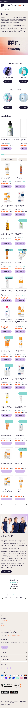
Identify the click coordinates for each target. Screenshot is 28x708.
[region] (14, 598)
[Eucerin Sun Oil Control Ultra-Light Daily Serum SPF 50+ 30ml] (7, 454)
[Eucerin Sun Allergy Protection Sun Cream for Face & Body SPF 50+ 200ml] (7, 169)
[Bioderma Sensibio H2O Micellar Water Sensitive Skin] (7, 311)
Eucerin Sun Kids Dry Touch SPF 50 (19, 490)
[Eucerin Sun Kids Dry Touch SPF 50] (21, 481)
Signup (4, 647)
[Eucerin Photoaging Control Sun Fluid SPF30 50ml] (21, 311)
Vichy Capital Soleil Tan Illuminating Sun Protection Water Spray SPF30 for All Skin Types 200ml (20, 462)
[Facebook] (2, 668)
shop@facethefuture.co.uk (7, 625)
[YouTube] (10, 668)
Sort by (21, 159)
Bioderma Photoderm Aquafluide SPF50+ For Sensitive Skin (6, 407)
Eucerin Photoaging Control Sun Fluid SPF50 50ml (6, 490)
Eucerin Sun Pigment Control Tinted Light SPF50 (19, 351)
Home (2, 9)
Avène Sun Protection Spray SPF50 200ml (6, 263)
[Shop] (26, 5)
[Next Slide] (26, 152)
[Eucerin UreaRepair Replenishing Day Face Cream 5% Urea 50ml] (21, 197)
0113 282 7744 (4, 620)
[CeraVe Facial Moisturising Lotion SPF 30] (7, 370)
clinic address (11, 635)
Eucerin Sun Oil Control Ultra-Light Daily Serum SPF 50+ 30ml (6, 462)
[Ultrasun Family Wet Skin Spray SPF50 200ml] (7, 225)
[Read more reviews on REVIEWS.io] (14, 588)
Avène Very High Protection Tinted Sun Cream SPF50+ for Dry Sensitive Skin (6, 351)
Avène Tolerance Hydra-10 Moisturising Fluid (20, 407)
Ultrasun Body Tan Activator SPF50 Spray (20, 178)
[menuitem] (2, 668)
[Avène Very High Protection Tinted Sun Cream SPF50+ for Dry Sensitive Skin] (7, 342)
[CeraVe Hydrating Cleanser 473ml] (21, 225)
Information (4, 656)
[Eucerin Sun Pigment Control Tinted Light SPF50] (21, 342)
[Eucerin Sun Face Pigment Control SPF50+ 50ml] (7, 197)
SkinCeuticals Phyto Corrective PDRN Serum (10, 140)
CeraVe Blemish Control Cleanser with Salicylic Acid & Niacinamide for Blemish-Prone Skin (20, 434)
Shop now (7, 81)
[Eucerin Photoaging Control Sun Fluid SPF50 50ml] (7, 481)
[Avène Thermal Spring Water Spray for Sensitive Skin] (7, 282)
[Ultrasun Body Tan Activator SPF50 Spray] (21, 169)
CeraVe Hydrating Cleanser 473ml (19, 234)
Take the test (6, 571)
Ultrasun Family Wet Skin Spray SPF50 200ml (7, 234)
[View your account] (9, 5)
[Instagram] (4, 668)
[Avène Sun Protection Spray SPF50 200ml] (7, 254)
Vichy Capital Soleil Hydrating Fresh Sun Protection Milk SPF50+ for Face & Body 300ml (6, 434)
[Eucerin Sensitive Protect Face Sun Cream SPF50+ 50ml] (21, 282)
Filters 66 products (8, 159)
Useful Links (5, 660)
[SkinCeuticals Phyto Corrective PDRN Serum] (10, 128)
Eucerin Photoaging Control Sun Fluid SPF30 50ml (20, 321)
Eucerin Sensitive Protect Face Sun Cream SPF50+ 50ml (21, 292)
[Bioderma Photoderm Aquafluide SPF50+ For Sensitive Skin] (7, 398)
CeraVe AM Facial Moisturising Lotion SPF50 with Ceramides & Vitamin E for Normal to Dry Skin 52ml (21, 263)
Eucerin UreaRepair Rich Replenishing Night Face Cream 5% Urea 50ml (20, 379)
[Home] (2, 685)
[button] (2, 598)
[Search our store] (12, 5)
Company (4, 653)
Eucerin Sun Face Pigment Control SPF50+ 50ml (7, 206)
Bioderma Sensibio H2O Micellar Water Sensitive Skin (6, 320)
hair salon (18, 635)
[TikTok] (7, 668)
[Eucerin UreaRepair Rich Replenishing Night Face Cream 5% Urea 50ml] (21, 370)
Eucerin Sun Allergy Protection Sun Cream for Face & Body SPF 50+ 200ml (7, 178)
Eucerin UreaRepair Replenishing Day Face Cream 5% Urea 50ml (20, 206)
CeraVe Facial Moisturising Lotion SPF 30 (7, 379)
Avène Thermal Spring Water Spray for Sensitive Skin (7, 291)
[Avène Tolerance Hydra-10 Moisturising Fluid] (21, 398)
